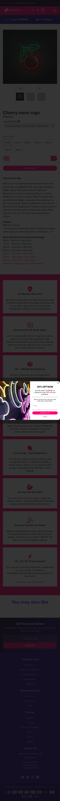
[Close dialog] (58, 383)
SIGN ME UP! (45, 413)
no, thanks (45, 416)
